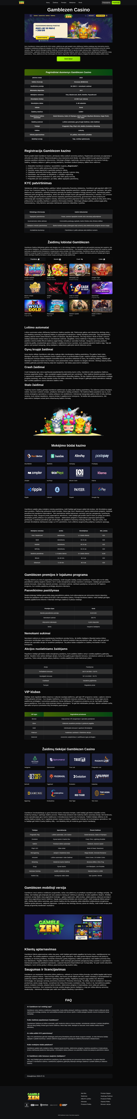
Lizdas (101, 259)
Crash (78, 259)
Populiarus (34, 259)
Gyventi (56, 259)
